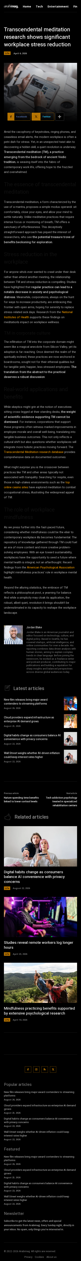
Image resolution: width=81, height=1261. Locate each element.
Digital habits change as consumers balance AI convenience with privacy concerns (32, 737)
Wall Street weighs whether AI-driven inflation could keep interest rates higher (32, 755)
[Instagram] (36, 1069)
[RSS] (44, 1069)
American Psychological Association (51, 567)
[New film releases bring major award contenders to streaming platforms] (70, 703)
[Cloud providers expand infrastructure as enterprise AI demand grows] (70, 721)
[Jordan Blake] (13, 649)
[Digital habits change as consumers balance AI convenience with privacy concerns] (70, 739)
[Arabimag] (12, 6)
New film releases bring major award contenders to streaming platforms (26, 702)
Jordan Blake (34, 627)
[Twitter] (53, 1069)
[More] (59, 117)
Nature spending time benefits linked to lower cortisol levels (21, 799)
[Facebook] (28, 1069)
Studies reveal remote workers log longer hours (38, 945)
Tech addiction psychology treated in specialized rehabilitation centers (61, 801)
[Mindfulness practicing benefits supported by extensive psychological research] (40, 983)
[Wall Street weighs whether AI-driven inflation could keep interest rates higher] (70, 756)
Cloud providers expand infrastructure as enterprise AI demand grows (29, 719)
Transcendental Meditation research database (34, 452)
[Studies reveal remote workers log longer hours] (40, 917)
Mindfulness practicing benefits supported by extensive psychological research (39, 1011)
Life (7, 53)
